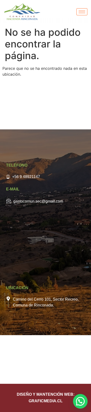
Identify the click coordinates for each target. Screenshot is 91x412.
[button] (80, 401)
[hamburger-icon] (81, 11)
